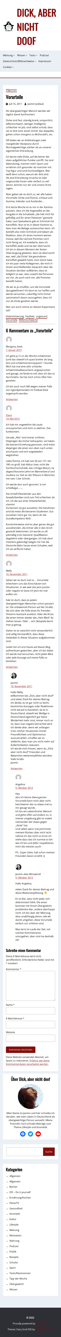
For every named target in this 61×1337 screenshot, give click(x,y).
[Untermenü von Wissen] (26, 55)
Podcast (14, 1246)
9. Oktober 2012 (24, 787)
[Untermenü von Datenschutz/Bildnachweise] (35, 61)
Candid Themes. (44, 1329)
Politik (12, 1251)
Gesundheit (16, 1208)
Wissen (13, 1289)
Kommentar (13, 969)
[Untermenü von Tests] (36, 55)
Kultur (12, 1219)
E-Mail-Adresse (15, 1018)
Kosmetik (14, 1213)
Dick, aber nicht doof (36, 26)
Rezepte (14, 1257)
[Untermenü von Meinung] (14, 55)
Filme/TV (14, 1203)
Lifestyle (14, 1224)
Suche (48, 1151)
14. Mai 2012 (13, 418)
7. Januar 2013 (14, 350)
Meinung (14, 1230)
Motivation (15, 1235)
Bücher (13, 1186)
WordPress (42, 1323)
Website (10, 1032)
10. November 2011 (17, 574)
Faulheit (29, 316)
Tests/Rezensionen (20, 1273)
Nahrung (14, 1240)
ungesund (41, 316)
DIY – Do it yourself (19, 1192)
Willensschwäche (28, 319)
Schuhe (13, 1262)
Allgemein (11, 89)
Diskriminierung (15, 316)
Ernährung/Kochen (20, 1197)
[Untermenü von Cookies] (13, 67)
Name (10, 1004)
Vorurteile (11, 319)
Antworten (12, 399)
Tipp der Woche (18, 1278)
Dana (9, 415)
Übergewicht (16, 1284)
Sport (12, 1267)
